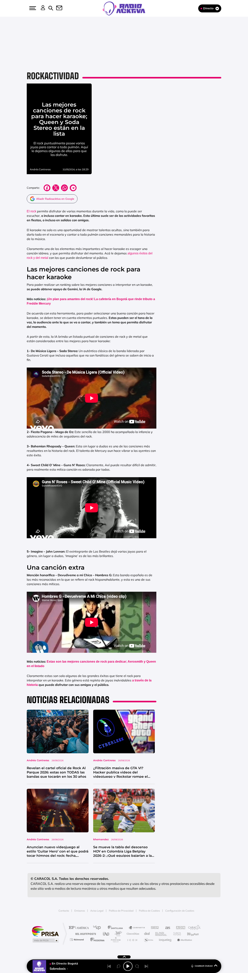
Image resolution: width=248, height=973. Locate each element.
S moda (148, 939)
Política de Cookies (149, 910)
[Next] (146, 966)
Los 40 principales (98, 928)
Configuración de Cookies (179, 910)
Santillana (116, 928)
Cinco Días (132, 933)
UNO (106, 933)
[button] (32, 8)
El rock (31, 211)
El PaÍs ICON (132, 939)
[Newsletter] (57, 8)
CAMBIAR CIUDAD (203, 966)
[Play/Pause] (128, 966)
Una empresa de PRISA (45, 931)
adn (178, 928)
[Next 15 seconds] (137, 966)
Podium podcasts (115, 939)
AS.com (166, 928)
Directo (208, 8)
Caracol (193, 928)
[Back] (109, 966)
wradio (117, 933)
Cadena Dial (147, 933)
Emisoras (79, 910)
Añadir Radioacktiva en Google (55, 198)
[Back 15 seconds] (118, 966)
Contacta (64, 910)
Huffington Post (85, 933)
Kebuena (189, 933)
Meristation (184, 939)
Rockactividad (53, 76)
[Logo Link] (124, 8)
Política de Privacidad (121, 910)
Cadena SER (153, 928)
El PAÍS (80, 928)
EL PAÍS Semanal (161, 933)
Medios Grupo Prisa (45, 940)
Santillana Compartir (137, 928)
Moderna (96, 939)
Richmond (77, 939)
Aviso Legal (96, 910)
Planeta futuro (175, 933)
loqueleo (165, 939)
